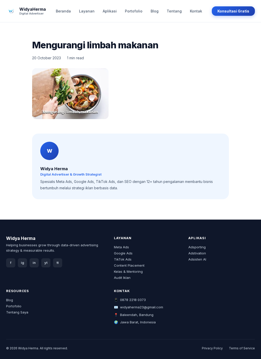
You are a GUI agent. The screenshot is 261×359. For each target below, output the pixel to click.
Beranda (63, 11)
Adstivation (197, 253)
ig (22, 263)
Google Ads (123, 253)
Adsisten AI (197, 259)
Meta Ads (121, 247)
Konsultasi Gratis (233, 11)
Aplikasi (110, 11)
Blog (155, 11)
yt (45, 263)
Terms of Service (242, 348)
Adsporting (197, 247)
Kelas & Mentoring (128, 271)
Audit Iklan (122, 278)
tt (58, 263)
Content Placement (129, 265)
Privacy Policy (212, 348)
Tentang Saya (17, 312)
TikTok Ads (123, 259)
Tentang (174, 11)
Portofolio (133, 11)
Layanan (87, 11)
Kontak (196, 11)
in (34, 263)
